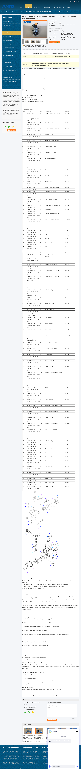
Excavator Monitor (7, 62)
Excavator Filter (6, 85)
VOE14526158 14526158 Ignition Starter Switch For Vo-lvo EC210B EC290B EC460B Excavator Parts (30, 753)
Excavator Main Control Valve (9, 51)
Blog (68, 7)
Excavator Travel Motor (8, 36)
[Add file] (50, 766)
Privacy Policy (9, 768)
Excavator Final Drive (7, 25)
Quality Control (59, 7)
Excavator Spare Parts (7, 21)
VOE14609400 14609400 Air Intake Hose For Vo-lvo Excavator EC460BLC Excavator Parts (11, 753)
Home (21, 7)
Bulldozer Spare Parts (7, 77)
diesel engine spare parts (40, 695)
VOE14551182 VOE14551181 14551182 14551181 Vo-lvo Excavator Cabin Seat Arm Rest (31, 763)
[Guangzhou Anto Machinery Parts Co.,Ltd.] (9, 6)
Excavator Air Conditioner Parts (9, 59)
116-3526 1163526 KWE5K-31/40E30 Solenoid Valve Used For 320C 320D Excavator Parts (31, 756)
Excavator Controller (7, 66)
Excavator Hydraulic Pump (8, 47)
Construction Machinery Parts (9, 81)
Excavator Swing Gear (7, 29)
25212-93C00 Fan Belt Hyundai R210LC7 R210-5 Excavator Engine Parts (10, 760)
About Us (37, 7)
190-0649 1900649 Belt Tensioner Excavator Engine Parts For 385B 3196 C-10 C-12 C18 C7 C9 (39, 739)
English (77, 1)
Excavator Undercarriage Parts (9, 70)
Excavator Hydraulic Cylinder (9, 73)
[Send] (77, 766)
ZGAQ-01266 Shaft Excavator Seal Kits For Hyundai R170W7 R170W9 (31, 759)
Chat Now (54, 42)
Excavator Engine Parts (18, 11)
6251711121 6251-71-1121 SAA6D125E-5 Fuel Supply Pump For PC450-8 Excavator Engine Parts (35, 46)
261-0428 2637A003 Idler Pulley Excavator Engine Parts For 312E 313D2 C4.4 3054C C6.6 (28, 739)
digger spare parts (30, 695)
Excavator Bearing (7, 44)
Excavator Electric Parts (8, 55)
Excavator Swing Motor (8, 40)
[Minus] (77, 731)
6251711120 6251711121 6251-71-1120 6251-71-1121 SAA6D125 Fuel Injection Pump (11, 756)
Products (29, 7)
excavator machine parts (52, 695)
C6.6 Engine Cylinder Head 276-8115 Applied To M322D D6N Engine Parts (11, 763)
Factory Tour (47, 7)
